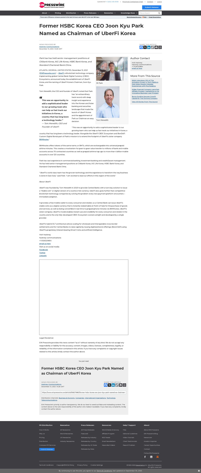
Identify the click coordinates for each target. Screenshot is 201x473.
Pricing (133, 2)
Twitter (42, 253)
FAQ (124, 430)
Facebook (43, 250)
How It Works (44, 430)
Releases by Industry (88, 437)
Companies (79, 398)
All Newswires (65, 430)
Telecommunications (49, 400)
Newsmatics (140, 465)
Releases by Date (87, 449)
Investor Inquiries (150, 441)
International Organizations (95, 398)
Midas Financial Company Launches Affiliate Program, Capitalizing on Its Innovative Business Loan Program (145, 91)
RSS (145, 17)
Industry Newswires (67, 441)
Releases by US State (89, 445)
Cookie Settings (97, 465)
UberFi (61, 73)
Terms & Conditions (46, 465)
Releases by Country (88, 441)
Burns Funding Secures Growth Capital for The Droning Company (144, 97)
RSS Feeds (106, 437)
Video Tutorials (128, 437)
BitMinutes (44, 140)
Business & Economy (67, 398)
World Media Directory (134, 17)
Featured (84, 433)
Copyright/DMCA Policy (65, 465)
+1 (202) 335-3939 (112, 2)
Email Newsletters (155, 17)
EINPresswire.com (47, 73)
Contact (150, 2)
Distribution (43, 441)
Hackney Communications (49, 47)
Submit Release (151, 7)
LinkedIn (43, 256)
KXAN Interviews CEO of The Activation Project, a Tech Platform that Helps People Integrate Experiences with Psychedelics (145, 83)
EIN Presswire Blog (151, 433)
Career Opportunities (152, 445)
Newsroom (148, 437)
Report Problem (129, 445)
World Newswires (66, 433)
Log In (159, 2)
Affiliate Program (108, 433)
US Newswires (65, 437)
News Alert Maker (108, 445)
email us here (45, 244)
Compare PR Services (47, 445)
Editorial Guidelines (130, 433)
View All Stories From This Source (145, 102)
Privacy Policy (82, 465)
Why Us (42, 433)
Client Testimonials (130, 441)
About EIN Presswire (151, 430)
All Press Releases (87, 430)
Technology (111, 398)
